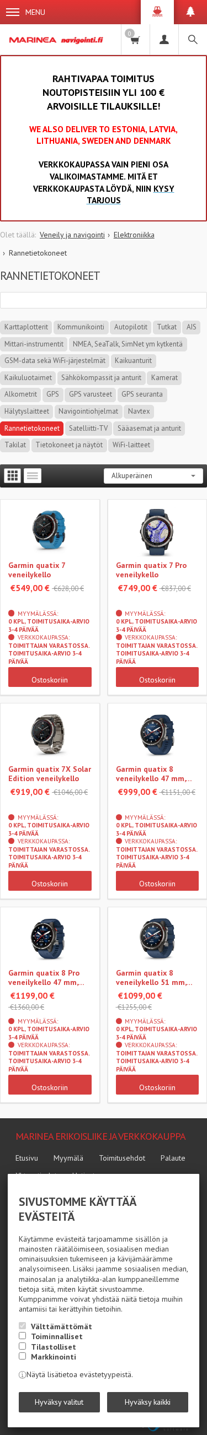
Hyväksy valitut (59, 1402)
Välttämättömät (61, 1326)
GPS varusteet (90, 394)
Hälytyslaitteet (26, 411)
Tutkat (167, 327)
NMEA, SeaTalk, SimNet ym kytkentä (128, 344)
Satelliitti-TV (88, 428)
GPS (52, 394)
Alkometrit (20, 394)
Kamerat (164, 377)
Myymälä (68, 1158)
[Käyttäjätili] (164, 39)
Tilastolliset (53, 1347)
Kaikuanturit (133, 360)
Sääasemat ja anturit (149, 428)
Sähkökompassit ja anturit (101, 377)
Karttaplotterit (26, 327)
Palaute (173, 1158)
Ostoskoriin (49, 680)
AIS (192, 327)
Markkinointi (53, 1357)
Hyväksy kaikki (148, 1402)
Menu (35, 12)
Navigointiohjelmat (88, 411)
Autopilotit (130, 327)
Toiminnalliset (57, 1336)
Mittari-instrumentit (33, 344)
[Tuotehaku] (192, 39)
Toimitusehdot (122, 1158)
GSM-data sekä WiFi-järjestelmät (54, 360)
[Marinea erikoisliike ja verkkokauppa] (57, 39)
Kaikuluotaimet (28, 377)
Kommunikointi (80, 327)
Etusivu (26, 1158)
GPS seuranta (142, 394)
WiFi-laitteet (131, 445)
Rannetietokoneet (32, 428)
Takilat (15, 445)
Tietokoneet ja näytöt (69, 445)
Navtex (139, 411)
